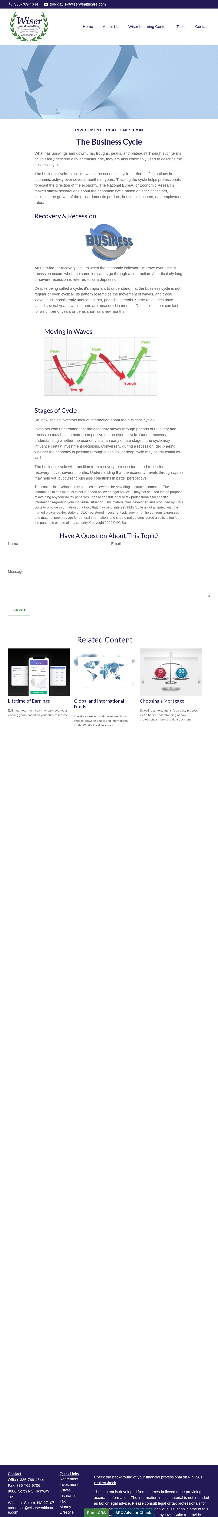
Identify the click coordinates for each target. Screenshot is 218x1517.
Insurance (68, 1496)
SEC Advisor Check (133, 1513)
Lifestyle (67, 1512)
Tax (63, 1501)
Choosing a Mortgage (162, 701)
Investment (69, 1484)
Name (13, 544)
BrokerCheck (105, 1483)
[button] (88, 27)
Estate (65, 1490)
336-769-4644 (26, 4)
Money (65, 1507)
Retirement (69, 1479)
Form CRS (96, 1513)
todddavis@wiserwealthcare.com (78, 4)
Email (116, 544)
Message (15, 571)
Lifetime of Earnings (29, 701)
